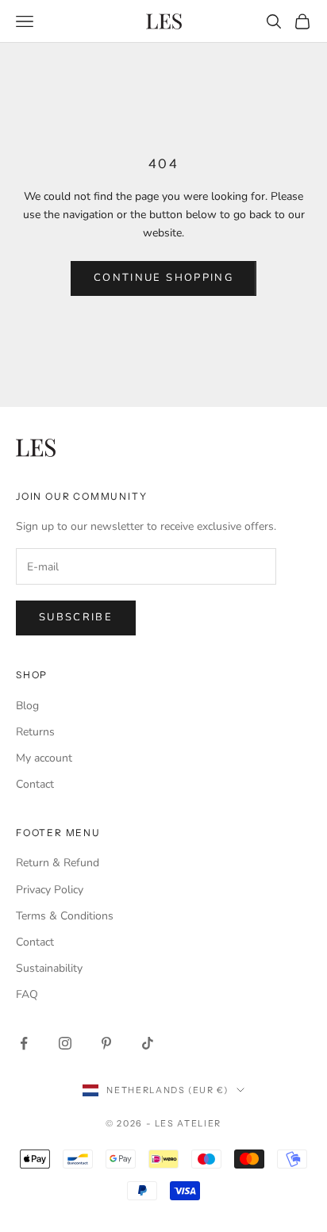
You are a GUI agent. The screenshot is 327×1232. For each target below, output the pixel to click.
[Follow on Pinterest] (106, 1043)
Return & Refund (57, 862)
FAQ (27, 994)
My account (44, 758)
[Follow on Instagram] (65, 1043)
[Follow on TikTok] (148, 1043)
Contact (35, 784)
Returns (35, 731)
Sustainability (49, 968)
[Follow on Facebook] (24, 1043)
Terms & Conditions (64, 915)
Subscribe (76, 617)
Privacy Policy (49, 889)
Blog (27, 705)
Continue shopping (163, 278)
